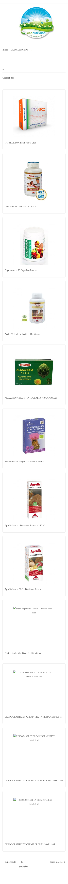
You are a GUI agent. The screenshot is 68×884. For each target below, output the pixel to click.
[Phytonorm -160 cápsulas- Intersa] (34, 244)
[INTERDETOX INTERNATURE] (34, 116)
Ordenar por (8, 78)
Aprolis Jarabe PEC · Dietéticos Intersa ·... (25, 589)
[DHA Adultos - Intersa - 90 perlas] (34, 180)
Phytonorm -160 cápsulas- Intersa (20, 270)
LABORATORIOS (19, 50)
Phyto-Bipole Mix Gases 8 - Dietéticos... (24, 653)
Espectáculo (10, 862)
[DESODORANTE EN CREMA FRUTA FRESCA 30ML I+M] (34, 691)
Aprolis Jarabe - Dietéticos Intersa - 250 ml (25, 525)
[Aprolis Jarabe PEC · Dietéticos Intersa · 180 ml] (34, 563)
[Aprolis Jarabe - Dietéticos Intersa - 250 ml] (34, 499)
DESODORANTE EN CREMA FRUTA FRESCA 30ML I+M (33, 717)
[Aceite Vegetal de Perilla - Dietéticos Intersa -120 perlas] (34, 308)
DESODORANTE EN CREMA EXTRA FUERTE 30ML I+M (34, 780)
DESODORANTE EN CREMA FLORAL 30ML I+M (30, 844)
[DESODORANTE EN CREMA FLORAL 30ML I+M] (34, 818)
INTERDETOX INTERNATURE (20, 143)
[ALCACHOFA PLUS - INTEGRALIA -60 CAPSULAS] (34, 372)
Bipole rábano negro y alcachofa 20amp (24, 461)
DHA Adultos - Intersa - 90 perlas (20, 206)
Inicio (5, 50)
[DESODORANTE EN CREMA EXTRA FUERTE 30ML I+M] (34, 754)
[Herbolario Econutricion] (34, 23)
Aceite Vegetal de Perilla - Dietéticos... (23, 334)
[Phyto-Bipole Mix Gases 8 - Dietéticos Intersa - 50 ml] (34, 627)
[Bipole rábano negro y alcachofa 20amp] (34, 435)
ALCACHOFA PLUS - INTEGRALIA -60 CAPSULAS (31, 398)
